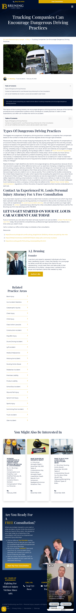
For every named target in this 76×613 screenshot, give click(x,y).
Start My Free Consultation (18, 566)
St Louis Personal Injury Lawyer (13, 39)
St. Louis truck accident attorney (32, 203)
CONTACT (22, 548)
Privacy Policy (16, 608)
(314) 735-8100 (19, 1)
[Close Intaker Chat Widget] (71, 565)
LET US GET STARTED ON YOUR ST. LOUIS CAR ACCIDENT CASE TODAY (25, 94)
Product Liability (12, 381)
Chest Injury (11, 313)
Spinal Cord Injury (12, 398)
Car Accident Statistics (14, 302)
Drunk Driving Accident (14, 341)
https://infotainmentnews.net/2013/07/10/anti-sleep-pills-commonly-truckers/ (31, 238)
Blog (28, 39)
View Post (11, 496)
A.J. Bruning (11, 78)
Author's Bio (35, 274)
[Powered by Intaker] (63, 609)
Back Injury (10, 296)
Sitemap (37, 608)
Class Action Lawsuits (14, 324)
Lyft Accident (11, 347)
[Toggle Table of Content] (69, 118)
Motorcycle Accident (13, 358)
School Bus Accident (13, 386)
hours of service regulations (61, 151)
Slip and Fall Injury (13, 392)
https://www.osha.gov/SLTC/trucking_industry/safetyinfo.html (25, 241)
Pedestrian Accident (13, 370)
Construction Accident (14, 330)
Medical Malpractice (13, 353)
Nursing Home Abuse (14, 364)
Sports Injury (11, 403)
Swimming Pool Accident (15, 409)
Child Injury (10, 319)
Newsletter (27, 608)
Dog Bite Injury (12, 336)
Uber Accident (11, 420)
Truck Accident (12, 415)
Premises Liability (12, 375)
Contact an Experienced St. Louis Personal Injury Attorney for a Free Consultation (27, 91)
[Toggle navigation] (72, 6)
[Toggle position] (68, 565)
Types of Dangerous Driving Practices (15, 88)
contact (17, 205)
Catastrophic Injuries (13, 308)
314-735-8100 (23, 540)
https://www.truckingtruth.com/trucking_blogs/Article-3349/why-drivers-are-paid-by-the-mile (36, 234)
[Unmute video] (50, 565)
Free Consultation (57, 1)
